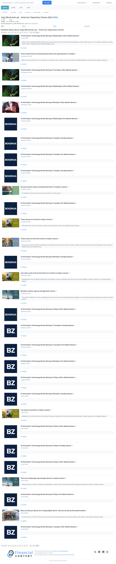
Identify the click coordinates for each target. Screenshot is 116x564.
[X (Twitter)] (95, 554)
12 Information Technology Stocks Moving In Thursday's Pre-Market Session (49, 345)
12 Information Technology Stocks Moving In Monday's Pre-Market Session (48, 361)
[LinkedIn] (103, 554)
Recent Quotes (82, 2)
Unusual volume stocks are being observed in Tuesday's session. (45, 187)
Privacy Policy (59, 554)
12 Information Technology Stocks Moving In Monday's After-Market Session (49, 102)
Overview (13, 12)
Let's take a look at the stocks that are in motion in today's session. (46, 273)
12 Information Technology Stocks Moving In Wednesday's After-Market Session (50, 36)
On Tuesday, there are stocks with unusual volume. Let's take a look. (41, 193)
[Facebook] (99, 554)
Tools (28, 7)
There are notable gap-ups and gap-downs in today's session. (44, 478)
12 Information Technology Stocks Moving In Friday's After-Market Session (48, 309)
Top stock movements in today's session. (36, 410)
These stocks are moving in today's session (37, 219)
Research (87, 26)
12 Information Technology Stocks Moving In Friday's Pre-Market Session (48, 494)
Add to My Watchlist (33, 23)
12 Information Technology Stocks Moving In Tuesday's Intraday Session (48, 170)
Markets (5, 7)
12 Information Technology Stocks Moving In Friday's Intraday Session (47, 445)
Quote (24, 26)
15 (30, 32)
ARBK (54, 17)
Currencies (28, 12)
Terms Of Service (69, 554)
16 (33, 32)
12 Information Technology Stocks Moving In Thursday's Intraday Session (48, 325)
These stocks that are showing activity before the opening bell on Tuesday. (48, 54)
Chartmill (24, 64)
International (36, 12)
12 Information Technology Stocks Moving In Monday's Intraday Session (47, 257)
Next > (37, 32)
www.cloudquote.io (63, 551)
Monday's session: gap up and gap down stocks (39, 291)
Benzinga (24, 47)
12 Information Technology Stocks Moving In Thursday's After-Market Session (50, 70)
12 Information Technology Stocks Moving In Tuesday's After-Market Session (49, 527)
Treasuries (46, 12)
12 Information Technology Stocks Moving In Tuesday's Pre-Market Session (49, 154)
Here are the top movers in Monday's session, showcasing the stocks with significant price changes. (51, 225)
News (20, 12)
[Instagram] (107, 554)
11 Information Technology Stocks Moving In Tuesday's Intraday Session (47, 138)
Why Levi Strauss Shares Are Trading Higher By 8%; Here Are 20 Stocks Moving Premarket (54, 510)
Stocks (13, 7)
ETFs (21, 7)
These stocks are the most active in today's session (40, 239)
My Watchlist (96, 2)
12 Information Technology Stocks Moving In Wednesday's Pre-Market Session (50, 118)
